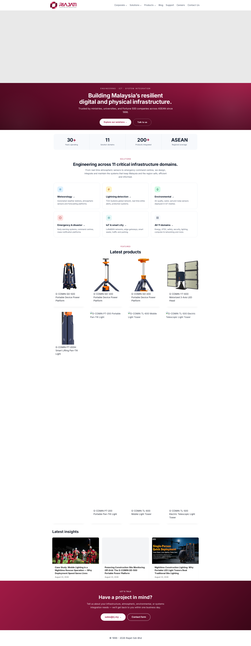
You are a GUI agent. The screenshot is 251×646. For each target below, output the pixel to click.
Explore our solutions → (115, 122)
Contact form (139, 617)
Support (170, 5)
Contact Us (193, 5)
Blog (161, 5)
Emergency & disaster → (71, 225)
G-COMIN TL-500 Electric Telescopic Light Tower (182, 514)
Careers (181, 5)
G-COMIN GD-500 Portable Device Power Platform (68, 297)
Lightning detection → (118, 196)
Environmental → (164, 196)
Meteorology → (66, 196)
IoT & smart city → (116, 225)
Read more (61, 362)
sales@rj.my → (113, 617)
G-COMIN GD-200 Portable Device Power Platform (143, 297)
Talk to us (142, 122)
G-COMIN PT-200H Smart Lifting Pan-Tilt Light (67, 350)
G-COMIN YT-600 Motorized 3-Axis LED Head (180, 297)
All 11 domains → (164, 225)
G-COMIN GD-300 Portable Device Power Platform (105, 297)
